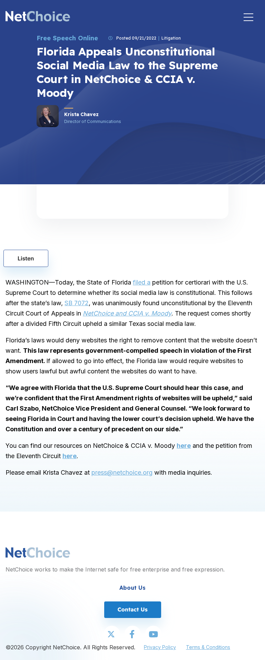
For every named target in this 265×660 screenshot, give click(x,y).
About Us (132, 587)
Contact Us (132, 609)
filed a (141, 282)
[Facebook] (132, 634)
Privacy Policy (160, 647)
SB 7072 (77, 303)
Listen (26, 258)
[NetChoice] (38, 17)
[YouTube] (153, 634)
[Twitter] (111, 634)
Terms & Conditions (208, 647)
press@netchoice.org (122, 472)
